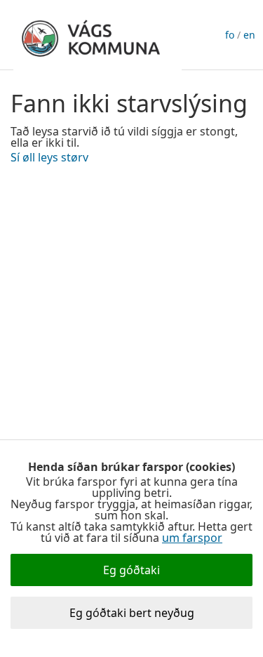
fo (229, 34)
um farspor (192, 537)
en (249, 34)
